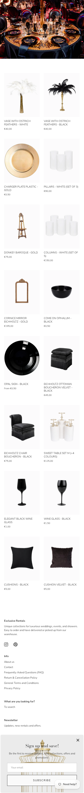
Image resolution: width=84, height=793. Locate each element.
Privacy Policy (12, 688)
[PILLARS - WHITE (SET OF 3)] (62, 161)
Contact (8, 667)
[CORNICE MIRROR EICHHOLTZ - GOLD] (22, 292)
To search (9, 707)
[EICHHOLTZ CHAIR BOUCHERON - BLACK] (22, 427)
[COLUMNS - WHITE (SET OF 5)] (62, 226)
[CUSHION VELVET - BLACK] (62, 559)
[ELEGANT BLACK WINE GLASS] (22, 493)
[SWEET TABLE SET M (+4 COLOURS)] (62, 427)
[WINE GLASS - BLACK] (62, 493)
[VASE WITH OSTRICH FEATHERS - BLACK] (62, 95)
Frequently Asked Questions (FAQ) (24, 672)
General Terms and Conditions (21, 683)
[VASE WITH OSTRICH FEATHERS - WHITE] (22, 95)
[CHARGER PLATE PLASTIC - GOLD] (22, 161)
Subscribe (42, 780)
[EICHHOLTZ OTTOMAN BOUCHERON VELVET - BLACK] (62, 358)
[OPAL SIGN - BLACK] (22, 358)
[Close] (77, 740)
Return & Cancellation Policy (20, 678)
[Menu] (6, 9)
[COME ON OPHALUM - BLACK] (62, 292)
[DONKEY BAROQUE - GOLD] (22, 226)
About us (9, 662)
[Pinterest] (15, 644)
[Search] (68, 10)
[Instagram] (6, 644)
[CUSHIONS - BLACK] (22, 559)
